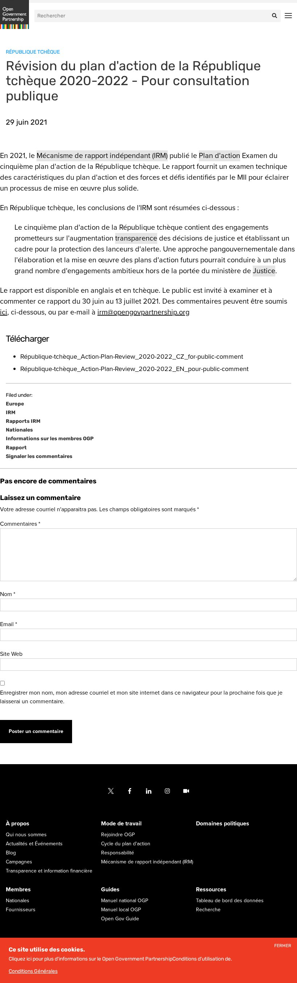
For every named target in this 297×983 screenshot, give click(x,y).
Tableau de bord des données (230, 900)
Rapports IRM (23, 421)
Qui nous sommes (26, 835)
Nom (7, 594)
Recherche (208, 910)
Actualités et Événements (34, 844)
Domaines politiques (222, 823)
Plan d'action (219, 155)
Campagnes (19, 862)
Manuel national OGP (124, 900)
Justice (264, 271)
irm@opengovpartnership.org (143, 312)
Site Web (11, 654)
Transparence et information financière (49, 871)
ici (3, 312)
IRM (11, 413)
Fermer (282, 946)
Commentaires (20, 524)
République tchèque (33, 52)
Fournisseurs (20, 910)
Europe (15, 404)
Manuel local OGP (121, 910)
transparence (136, 238)
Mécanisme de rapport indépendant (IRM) (102, 155)
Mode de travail (121, 823)
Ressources (211, 889)
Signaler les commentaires (39, 456)
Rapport (16, 448)
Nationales (19, 430)
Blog (11, 853)
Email (8, 624)
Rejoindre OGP (118, 835)
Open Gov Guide (120, 919)
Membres (18, 889)
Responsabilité (117, 853)
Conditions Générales (33, 971)
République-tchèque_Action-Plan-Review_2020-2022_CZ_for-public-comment (131, 357)
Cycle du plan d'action (125, 844)
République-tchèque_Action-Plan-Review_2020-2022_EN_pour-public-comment (134, 369)
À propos (17, 823)
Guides (110, 889)
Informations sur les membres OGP (49, 439)
